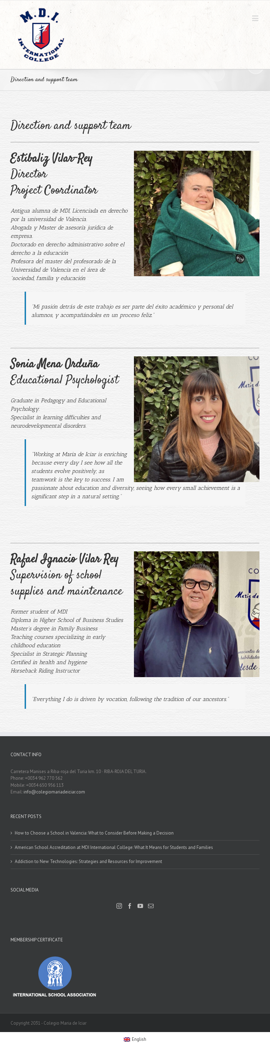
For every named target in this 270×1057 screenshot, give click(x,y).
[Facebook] (130, 906)
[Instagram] (119, 906)
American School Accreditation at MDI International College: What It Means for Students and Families (114, 847)
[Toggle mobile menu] (255, 18)
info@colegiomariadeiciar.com (54, 792)
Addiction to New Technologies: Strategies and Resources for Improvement (88, 861)
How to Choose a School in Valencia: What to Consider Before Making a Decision (94, 833)
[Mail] (151, 906)
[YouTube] (140, 906)
